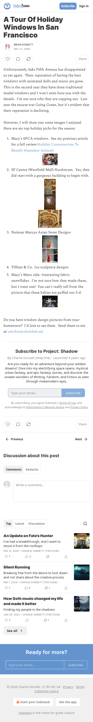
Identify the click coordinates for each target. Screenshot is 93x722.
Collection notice (47, 691)
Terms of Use (67, 403)
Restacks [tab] (32, 469)
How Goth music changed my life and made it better (33, 601)
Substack (25, 713)
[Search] (85, 523)
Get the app (68, 702)
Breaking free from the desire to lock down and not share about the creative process (35, 575)
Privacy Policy (79, 407)
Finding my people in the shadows (29, 609)
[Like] (7, 59)
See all (12, 630)
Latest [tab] (19, 524)
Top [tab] (8, 524)
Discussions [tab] (37, 524)
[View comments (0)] (18, 59)
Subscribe (68, 6)
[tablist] (22, 469)
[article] (46, 546)
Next (78, 439)
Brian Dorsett (23, 44)
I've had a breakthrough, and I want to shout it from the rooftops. (32, 543)
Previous (17, 439)
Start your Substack (35, 702)
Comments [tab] (13, 469)
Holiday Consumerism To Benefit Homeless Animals (45, 147)
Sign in (84, 6)
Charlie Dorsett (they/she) (40, 550)
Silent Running (16, 567)
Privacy (68, 687)
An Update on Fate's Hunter (28, 536)
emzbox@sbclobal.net (25, 331)
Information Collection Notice (45, 407)
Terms (80, 687)
